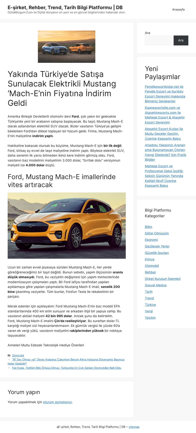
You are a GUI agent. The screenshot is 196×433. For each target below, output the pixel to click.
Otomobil (18, 355)
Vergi (149, 311)
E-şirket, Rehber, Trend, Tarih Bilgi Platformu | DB (65, 7)
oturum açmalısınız (57, 402)
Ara (147, 33)
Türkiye (150, 305)
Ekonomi (151, 240)
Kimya (149, 259)
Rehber (150, 272)
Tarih (149, 292)
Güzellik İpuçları (157, 253)
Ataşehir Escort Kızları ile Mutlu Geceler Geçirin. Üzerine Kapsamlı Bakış (164, 134)
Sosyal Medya (156, 285)
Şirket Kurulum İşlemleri (163, 279)
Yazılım (150, 318)
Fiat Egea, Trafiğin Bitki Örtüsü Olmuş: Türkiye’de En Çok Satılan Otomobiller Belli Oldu (66, 367)
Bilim (148, 227)
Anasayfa (178, 9)
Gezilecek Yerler (157, 246)
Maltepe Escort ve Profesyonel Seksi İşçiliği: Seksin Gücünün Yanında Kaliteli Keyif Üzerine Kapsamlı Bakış (164, 175)
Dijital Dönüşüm (157, 233)
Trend (149, 298)
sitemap (134, 427)
